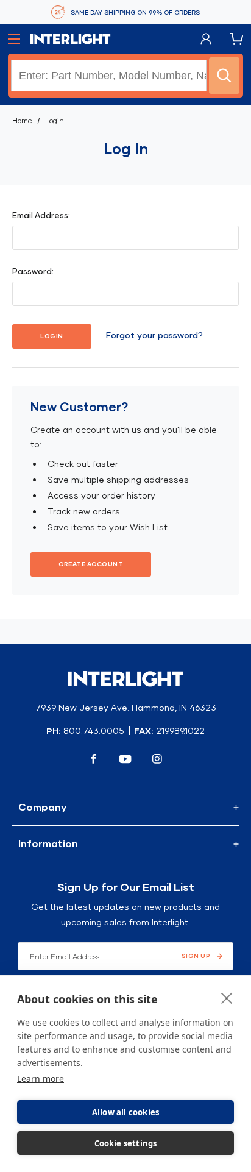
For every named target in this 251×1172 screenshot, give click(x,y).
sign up (196, 956)
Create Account (90, 564)
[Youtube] (125, 759)
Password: (33, 271)
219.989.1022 (180, 730)
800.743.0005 (93, 730)
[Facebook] (94, 759)
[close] (226, 997)
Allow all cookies (125, 1112)
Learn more (40, 1078)
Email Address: (41, 215)
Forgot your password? (154, 335)
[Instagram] (157, 759)
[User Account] (205, 39)
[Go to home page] (70, 39)
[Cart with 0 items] (236, 39)
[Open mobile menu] (14, 39)
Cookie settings (125, 1143)
